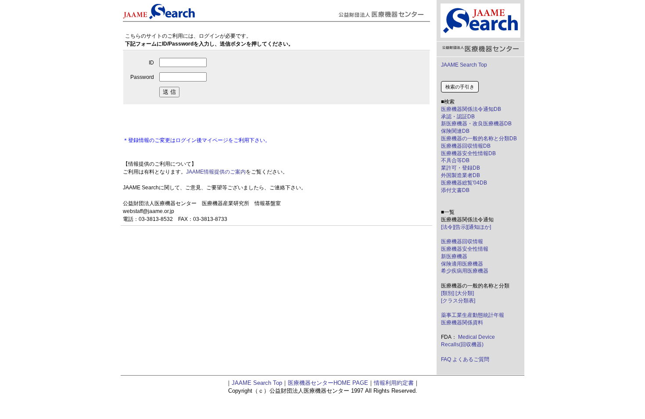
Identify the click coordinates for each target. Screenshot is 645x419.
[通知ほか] (479, 227)
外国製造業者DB (460, 175)
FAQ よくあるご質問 (465, 359)
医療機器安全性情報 (464, 249)
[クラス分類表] (458, 301)
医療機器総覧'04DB (464, 183)
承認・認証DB (458, 117)
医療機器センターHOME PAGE (328, 383)
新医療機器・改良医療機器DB (476, 124)
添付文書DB (455, 190)
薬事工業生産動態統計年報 (472, 315)
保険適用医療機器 (462, 264)
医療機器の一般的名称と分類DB (479, 138)
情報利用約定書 (394, 383)
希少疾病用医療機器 (464, 271)
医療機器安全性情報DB (468, 153)
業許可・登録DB (460, 168)
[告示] (460, 227)
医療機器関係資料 (462, 323)
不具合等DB (455, 160)
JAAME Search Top (464, 65)
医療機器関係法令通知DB (471, 109)
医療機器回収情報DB (466, 146)
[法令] (447, 227)
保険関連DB (455, 131)
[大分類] (464, 293)
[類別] (447, 293)
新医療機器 (454, 256)
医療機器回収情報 (462, 241)
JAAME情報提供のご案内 (216, 172)
